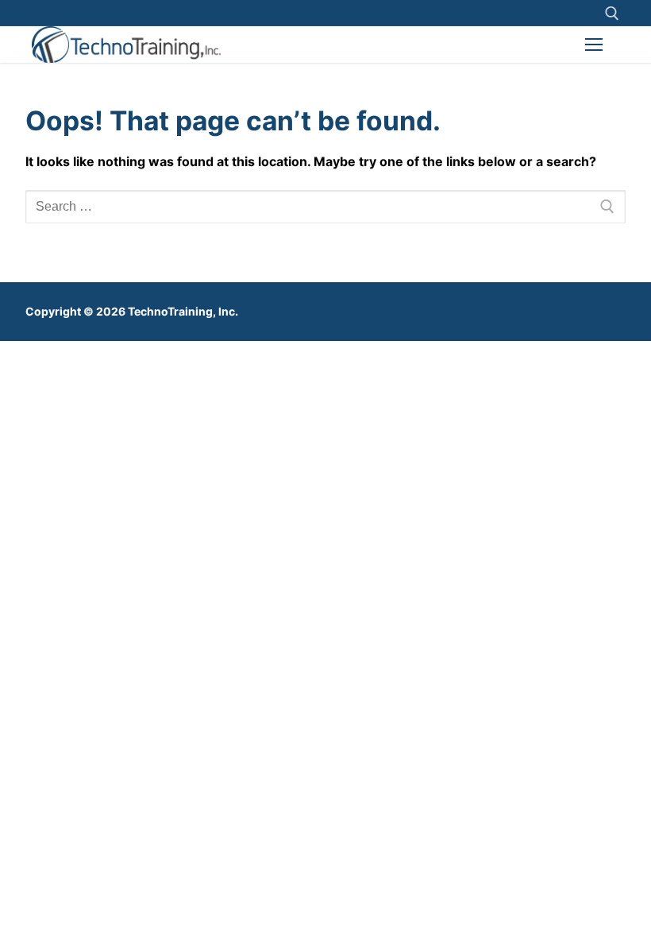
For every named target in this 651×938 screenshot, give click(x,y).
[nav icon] (593, 44)
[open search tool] (612, 13)
